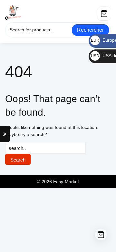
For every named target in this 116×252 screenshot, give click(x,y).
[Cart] (104, 13)
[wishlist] (91, 11)
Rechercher (90, 30)
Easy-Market (66, 181)
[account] (78, 11)
